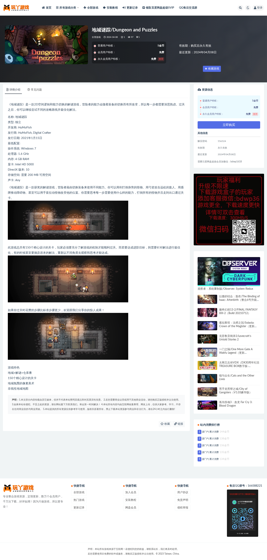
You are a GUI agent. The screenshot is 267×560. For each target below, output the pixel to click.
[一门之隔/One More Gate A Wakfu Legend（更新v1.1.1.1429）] (207, 352)
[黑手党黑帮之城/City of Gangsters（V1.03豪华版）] (207, 391)
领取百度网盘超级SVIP (160, 7)
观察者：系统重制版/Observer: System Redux (225, 289)
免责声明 (182, 500)
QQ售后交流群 (188, 7)
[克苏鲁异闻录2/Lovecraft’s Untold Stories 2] (207, 339)
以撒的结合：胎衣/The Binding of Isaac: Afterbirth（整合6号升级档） (239, 300)
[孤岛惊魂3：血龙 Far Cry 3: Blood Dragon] (207, 405)
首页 (48, 7)
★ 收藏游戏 (212, 68)
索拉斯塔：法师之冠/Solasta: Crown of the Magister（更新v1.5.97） (236, 326)
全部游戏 (92, 7)
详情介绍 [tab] (14, 89)
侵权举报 (182, 507)
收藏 (167, 424)
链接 (180, 424)
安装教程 (112, 7)
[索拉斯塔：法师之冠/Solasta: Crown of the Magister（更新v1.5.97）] (207, 325)
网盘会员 (130, 507)
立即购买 (229, 124)
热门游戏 (78, 500)
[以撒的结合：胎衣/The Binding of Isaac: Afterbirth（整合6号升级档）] (207, 299)
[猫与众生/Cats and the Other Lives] (207, 378)
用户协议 (182, 492)
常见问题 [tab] (36, 89)
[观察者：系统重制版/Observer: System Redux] (229, 271)
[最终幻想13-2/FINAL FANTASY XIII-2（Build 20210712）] (207, 312)
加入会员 (130, 492)
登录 (260, 7)
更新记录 (132, 7)
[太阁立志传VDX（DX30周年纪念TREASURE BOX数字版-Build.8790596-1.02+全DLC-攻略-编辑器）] (207, 365)
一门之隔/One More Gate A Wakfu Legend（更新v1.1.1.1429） (236, 353)
